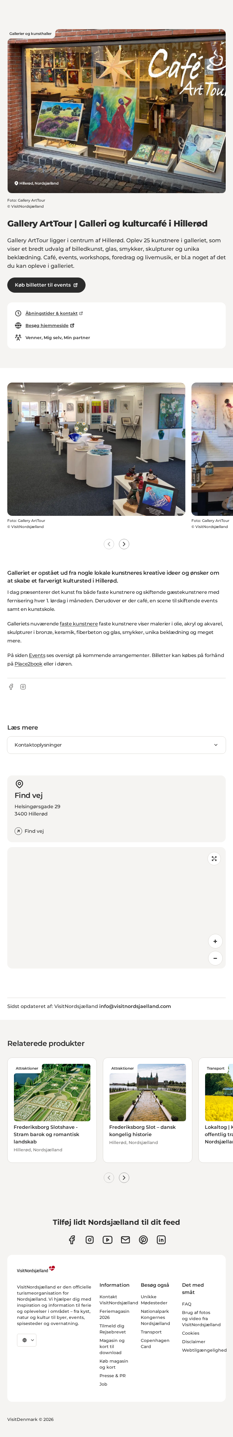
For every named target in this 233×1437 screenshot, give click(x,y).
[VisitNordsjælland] (36, 1269)
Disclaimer (193, 1341)
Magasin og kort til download (112, 1346)
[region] (116, 908)
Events (37, 655)
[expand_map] (214, 858)
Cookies (190, 1333)
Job (103, 1384)
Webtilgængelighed (204, 1350)
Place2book (28, 664)
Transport (151, 1332)
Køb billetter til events (43, 285)
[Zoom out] (215, 958)
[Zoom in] (215, 941)
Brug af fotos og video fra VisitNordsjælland (201, 1318)
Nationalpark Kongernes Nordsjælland (155, 1317)
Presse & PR (113, 1375)
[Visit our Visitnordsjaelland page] (107, 1239)
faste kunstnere (79, 624)
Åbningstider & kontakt (51, 313)
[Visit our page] (71, 1239)
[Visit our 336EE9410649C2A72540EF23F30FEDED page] (125, 1239)
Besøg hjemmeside (47, 325)
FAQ (186, 1304)
